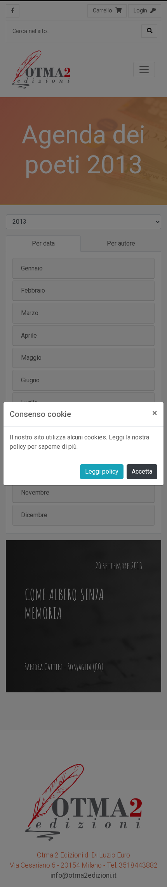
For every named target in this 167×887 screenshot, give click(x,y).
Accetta (142, 471)
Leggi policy (101, 471)
